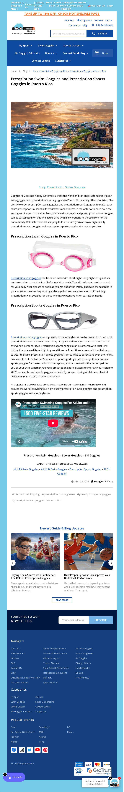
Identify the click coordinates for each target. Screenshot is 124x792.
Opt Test (67, 20)
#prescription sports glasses (58, 496)
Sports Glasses (71, 45)
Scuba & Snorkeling (73, 53)
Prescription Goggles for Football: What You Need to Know (34, 578)
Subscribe (99, 621)
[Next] (109, 564)
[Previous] (13, 564)
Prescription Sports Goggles (84, 471)
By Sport (23, 45)
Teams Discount (51, 664)
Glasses (48, 53)
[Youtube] (37, 751)
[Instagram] (22, 751)
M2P (41, 733)
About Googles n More (54, 650)
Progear (15, 738)
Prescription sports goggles (27, 339)
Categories (19, 691)
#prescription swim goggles (64, 502)
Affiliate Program (51, 659)
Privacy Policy (82, 679)
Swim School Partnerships (56, 669)
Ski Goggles (81, 659)
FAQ (105, 20)
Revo (41, 743)
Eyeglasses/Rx (83, 669)
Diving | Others (83, 664)
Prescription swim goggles (26, 280)
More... (70, 733)
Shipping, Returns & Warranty (25, 679)
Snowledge (44, 728)
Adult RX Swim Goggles (53, 471)
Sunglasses (60, 60)
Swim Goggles (45, 45)
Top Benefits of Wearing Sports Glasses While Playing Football (86, 578)
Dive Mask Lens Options (55, 654)
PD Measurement (19, 684)
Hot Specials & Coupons (55, 674)
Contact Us (72, 25)
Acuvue (42, 738)
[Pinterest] (45, 751)
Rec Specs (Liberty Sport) (23, 733)
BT (68, 728)
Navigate (17, 643)
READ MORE (61, 601)
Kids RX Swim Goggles (25, 471)
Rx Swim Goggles (84, 650)
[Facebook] (14, 751)
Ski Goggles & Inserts (26, 53)
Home (14, 71)
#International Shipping (26, 496)
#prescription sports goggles (29, 502)
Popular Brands (22, 721)
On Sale (79, 674)
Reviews (97, 20)
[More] (109, 20)
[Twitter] (30, 751)
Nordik (14, 743)
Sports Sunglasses (84, 654)
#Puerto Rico (89, 502)
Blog (82, 25)
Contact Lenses (40, 60)
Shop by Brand (82, 20)
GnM (13, 728)
